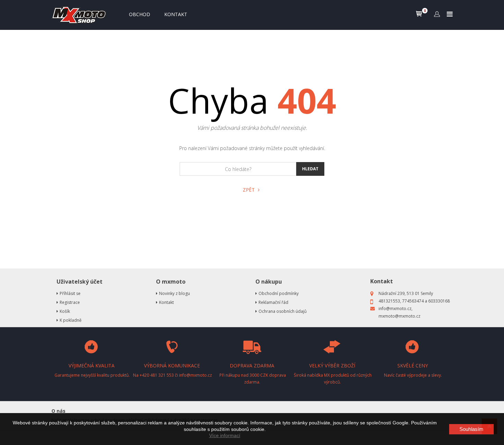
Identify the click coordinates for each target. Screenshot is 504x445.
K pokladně (71, 320)
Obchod (139, 14)
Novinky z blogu (174, 293)
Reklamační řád (273, 302)
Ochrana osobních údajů (283, 311)
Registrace (70, 302)
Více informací (224, 435)
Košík (65, 311)
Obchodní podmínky (279, 293)
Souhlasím (471, 429)
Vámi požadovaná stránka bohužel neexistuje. (252, 127)
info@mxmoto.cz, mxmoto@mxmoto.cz (399, 312)
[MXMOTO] (80, 15)
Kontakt (175, 14)
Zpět (249, 189)
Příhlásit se (70, 293)
